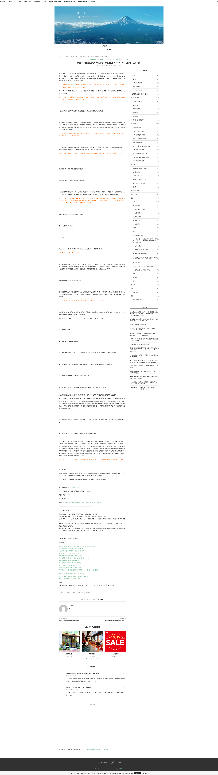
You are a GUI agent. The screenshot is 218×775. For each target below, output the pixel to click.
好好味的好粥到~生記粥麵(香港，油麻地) (70, 563)
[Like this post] (95, 599)
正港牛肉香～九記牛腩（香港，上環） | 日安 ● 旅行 (78, 687)
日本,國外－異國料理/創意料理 (146, 157)
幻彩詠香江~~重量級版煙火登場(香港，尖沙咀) (71, 574)
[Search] (217, 1)
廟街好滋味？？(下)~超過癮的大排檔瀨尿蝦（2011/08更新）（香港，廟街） (79, 570)
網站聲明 (93, 1)
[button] (61, 644)
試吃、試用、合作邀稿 (146, 183)
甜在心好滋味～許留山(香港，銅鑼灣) (69, 560)
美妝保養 (146, 116)
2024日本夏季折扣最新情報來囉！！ (139, 324)
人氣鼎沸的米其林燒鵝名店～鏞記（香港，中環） (72, 551)
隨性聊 (146, 187)
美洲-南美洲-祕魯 (146, 299)
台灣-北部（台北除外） (147, 209)
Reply (124, 673)
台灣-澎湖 (147, 224)
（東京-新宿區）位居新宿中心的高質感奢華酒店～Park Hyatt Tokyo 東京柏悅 (143, 388)
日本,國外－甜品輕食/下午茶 (146, 153)
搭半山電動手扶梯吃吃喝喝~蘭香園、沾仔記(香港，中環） (74, 558)
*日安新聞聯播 (145, 98)
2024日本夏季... (115, 654)
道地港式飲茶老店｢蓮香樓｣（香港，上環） (70, 555)
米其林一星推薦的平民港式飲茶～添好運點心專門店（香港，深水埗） (77, 546)
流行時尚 (146, 112)
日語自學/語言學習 (146, 176)
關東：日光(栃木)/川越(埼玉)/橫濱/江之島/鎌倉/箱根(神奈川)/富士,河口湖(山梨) (146, 258)
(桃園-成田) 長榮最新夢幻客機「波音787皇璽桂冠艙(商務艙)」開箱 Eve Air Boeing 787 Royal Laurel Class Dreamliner (144, 349)
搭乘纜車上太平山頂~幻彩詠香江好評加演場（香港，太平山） (75, 576)
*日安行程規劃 (145, 190)
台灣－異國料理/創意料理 (146, 138)
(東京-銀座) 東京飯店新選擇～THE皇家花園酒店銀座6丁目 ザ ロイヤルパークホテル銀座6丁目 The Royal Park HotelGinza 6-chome (144, 313)
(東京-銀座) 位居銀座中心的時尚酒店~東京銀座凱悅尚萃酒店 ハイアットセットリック (144, 320)
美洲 (145, 296)
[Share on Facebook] (96, 599)
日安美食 (44, 1)
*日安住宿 (145, 79)
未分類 (145, 285)
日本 (10, 1)
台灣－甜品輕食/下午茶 (146, 135)
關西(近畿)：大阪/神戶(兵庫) (147, 270)
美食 (74, 592)
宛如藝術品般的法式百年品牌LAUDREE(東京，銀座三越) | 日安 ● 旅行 (83, 673)
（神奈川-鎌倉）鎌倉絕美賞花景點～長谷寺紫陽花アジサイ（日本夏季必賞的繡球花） (144, 382)
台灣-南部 (147, 213)
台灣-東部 (147, 220)
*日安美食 (145, 124)
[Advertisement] (144, 407)
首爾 (147, 277)
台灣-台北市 (147, 216)
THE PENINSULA (111, 76)
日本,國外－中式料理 (146, 150)
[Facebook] (107, 49)
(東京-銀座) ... (69, 654)
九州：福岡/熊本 (147, 246)
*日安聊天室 (145, 164)
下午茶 (61, 592)
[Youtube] (110, 49)
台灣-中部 (147, 205)
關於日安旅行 (3, 1)
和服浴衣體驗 (146, 109)
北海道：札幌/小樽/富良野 (147, 249)
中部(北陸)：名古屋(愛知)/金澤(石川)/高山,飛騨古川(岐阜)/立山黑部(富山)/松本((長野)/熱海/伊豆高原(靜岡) (146, 240)
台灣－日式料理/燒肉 (146, 131)
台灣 (15, 1)
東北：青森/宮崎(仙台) (147, 253)
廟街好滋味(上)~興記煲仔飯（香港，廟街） (70, 567)
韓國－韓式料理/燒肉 (146, 161)
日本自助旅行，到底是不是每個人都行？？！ (142, 344)
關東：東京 (147, 262)
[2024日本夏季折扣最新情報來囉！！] (115, 641)
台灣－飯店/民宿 (146, 83)
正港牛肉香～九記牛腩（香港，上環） (69, 553)
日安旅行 (101, 65)
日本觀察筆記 (37, 1)
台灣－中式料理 (146, 127)
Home (60, 56)
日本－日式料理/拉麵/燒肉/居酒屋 (146, 146)
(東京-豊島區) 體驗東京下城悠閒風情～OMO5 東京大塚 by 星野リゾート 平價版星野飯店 (144, 334)
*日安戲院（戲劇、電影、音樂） (145, 94)
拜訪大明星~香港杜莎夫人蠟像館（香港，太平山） (72, 578)
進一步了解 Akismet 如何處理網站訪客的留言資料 (95, 749)
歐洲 (145, 288)
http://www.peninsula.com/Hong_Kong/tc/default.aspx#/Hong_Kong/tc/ (82, 502)
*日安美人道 (69, 56)
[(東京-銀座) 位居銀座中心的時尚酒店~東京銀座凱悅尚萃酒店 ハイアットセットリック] (92, 641)
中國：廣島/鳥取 (147, 235)
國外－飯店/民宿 (146, 86)
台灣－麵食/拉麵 (146, 142)
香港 (30, 1)
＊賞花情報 (145, 194)
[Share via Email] (102, 599)
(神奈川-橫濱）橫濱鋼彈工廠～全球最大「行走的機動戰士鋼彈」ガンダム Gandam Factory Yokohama (144, 361)
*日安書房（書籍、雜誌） (145, 101)
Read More (144, 773)
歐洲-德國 (146, 292)
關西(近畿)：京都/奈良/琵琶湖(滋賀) (147, 266)
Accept (137, 773)
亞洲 (145, 198)
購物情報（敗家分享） (83, 1)
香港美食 (88, 592)
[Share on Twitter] (98, 599)
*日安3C (145, 75)
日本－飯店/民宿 (146, 90)
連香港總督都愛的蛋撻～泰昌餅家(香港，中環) (71, 548)
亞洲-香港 (68, 592)
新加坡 (25, 1)
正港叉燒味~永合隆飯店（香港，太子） (69, 565)
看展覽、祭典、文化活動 (69, 1)
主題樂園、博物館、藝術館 (55, 1)
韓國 (20, 1)
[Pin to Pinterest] (100, 599)
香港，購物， (80, 592)
